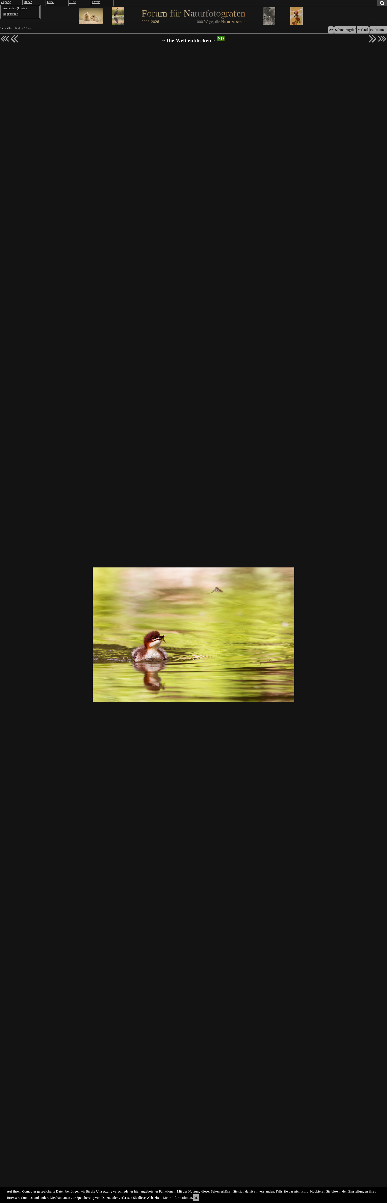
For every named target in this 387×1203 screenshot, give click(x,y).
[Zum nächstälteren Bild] (382, 39)
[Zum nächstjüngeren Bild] (5, 39)
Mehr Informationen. (178, 1198)
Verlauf (363, 30)
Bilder (18, 28)
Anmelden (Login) (15, 8)
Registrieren (10, 14)
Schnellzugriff (345, 30)
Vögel (29, 28)
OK (196, 1198)
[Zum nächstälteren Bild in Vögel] (372, 39)
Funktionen (378, 30)
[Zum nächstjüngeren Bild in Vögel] (14, 39)
